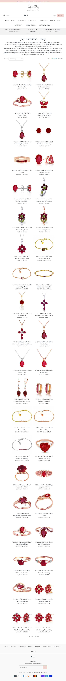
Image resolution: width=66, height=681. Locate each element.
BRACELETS (43, 20)
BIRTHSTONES (31, 25)
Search (6, 646)
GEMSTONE (18, 25)
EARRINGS (22, 20)
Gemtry (24, 672)
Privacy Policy (57, 646)
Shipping (37, 646)
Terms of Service (46, 646)
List (61, 58)
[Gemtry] (33, 5)
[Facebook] (25, 15)
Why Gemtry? (22, 646)
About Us (13, 646)
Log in (54, 15)
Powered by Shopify (42, 672)
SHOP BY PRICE (55, 20)
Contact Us (33, 651)
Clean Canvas (34, 672)
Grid (55, 58)
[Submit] (45, 667)
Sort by (5, 58)
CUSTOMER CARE (45, 25)
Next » (37, 636)
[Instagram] (27, 15)
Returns (30, 646)
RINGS (13, 20)
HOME (7, 20)
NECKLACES (33, 20)
